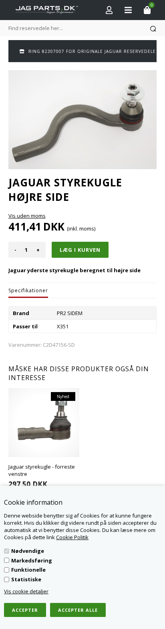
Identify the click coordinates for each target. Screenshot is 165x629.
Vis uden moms (27, 215)
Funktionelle (28, 569)
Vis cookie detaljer (26, 591)
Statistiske (26, 579)
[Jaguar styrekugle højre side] (82, 119)
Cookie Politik (72, 537)
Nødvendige (27, 550)
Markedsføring (31, 560)
